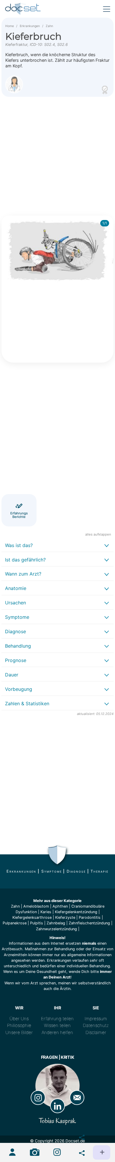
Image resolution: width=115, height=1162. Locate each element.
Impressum (96, 1018)
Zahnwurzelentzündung (56, 929)
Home (9, 26)
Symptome (51, 871)
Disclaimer (96, 1032)
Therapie (99, 871)
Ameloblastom (36, 906)
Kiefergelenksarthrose (32, 917)
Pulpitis (36, 923)
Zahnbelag (56, 923)
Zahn (49, 26)
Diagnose (76, 871)
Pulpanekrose (15, 923)
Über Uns (19, 1018)
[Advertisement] (57, 155)
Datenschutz (96, 1025)
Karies (45, 912)
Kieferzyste (65, 917)
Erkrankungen (30, 26)
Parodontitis (90, 917)
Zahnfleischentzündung (89, 923)
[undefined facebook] (79, 1136)
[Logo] (23, 8)
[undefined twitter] (79, 1152)
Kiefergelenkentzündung (76, 912)
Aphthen (60, 906)
